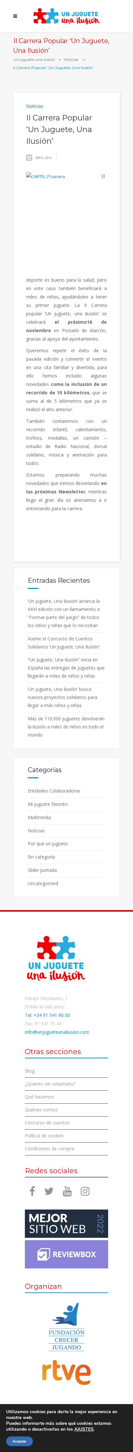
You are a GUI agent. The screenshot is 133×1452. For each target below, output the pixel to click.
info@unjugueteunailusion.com (57, 1032)
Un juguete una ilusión (34, 59)
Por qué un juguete (48, 843)
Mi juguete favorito (48, 804)
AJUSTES (84, 1429)
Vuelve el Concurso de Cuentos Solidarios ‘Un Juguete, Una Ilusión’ (63, 643)
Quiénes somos (41, 1110)
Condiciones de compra (49, 1148)
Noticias (71, 59)
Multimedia (39, 817)
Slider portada (42, 870)
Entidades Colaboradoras (54, 791)
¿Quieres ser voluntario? (50, 1084)
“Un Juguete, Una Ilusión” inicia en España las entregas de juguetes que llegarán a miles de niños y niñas (66, 668)
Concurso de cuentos (47, 1123)
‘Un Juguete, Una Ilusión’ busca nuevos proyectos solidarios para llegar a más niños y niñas (62, 697)
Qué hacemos (39, 1097)
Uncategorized (43, 883)
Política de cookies (44, 1135)
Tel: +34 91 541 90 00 (47, 1015)
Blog (30, 1071)
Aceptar (19, 1441)
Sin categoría (41, 857)
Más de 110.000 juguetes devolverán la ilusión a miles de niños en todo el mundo (66, 726)
